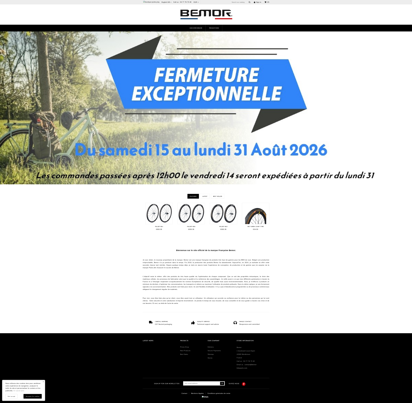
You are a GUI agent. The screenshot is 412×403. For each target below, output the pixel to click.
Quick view (170, 207)
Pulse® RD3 (223, 226)
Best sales (184, 354)
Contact (184, 393)
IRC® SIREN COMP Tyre (256, 226)
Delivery (211, 347)
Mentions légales (197, 393)
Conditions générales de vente (219, 393)
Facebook (243, 384)
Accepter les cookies (32, 396)
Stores (210, 358)
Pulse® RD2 (191, 226)
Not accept (11, 396)
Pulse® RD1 (159, 226)
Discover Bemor (196, 28)
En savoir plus (19, 391)
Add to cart (170, 205)
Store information (245, 340)
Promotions (214, 28)
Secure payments (214, 350)
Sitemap (211, 354)
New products (185, 350)
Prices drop (184, 347)
